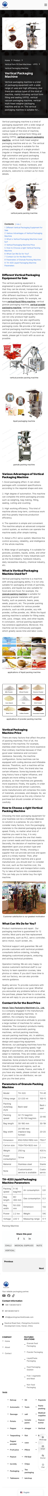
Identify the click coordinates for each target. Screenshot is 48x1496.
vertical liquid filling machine (21, 301)
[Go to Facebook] (8, 1295)
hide (18, 224)
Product (17, 60)
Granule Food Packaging (32, 1344)
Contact (8, 1353)
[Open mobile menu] (45, 5)
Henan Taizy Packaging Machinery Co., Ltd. (23, 1007)
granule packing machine (14, 594)
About (7, 1347)
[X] (24, 1239)
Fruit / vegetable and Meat (34, 1377)
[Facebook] (18, 1239)
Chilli (8, 1245)
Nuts (39, 1245)
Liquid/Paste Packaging (32, 1359)
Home (7, 60)
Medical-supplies (24, 1245)
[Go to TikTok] (13, 1295)
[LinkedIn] (30, 1239)
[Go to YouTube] (4, 1295)
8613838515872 (12, 1311)
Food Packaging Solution (33, 1368)
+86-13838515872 (13, 1305)
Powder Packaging (35, 1352)
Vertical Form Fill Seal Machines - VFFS (21, 64)
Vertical (10, 1250)
